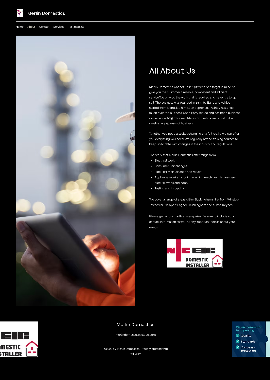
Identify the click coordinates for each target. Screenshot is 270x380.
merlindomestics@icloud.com (135, 335)
